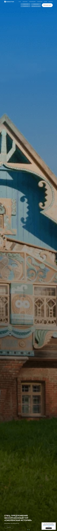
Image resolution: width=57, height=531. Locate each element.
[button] (36, 4)
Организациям (32, 1)
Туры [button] (20, 1)
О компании (39, 1)
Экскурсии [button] (25, 1)
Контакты (51, 1)
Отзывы (45, 1)
